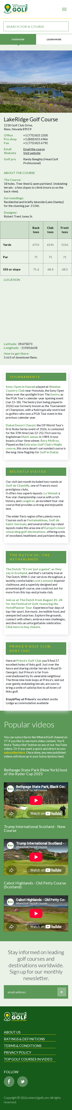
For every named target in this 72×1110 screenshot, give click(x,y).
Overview (18, 39)
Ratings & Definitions (24, 1039)
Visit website (32, 153)
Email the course (34, 149)
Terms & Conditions (22, 1046)
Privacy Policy (17, 1052)
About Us (12, 1032)
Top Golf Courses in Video (28, 1059)
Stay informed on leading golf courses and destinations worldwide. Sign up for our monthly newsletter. (36, 965)
